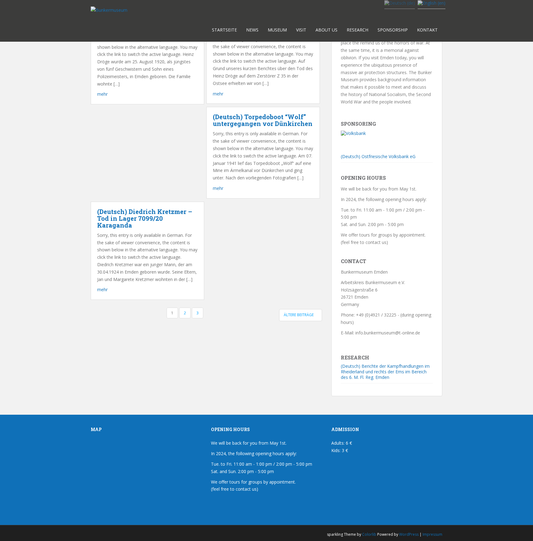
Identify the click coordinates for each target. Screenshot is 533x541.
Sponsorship (393, 30)
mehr (102, 94)
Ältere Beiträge (299, 314)
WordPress (409, 534)
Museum (277, 30)
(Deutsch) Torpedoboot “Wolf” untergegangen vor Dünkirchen (262, 120)
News (252, 30)
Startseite (224, 30)
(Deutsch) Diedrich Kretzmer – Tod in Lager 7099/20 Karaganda (144, 218)
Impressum (432, 534)
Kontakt (427, 30)
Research (357, 30)
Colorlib (369, 534)
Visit (301, 30)
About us (326, 30)
